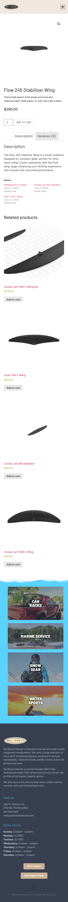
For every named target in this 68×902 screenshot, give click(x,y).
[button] (63, 7)
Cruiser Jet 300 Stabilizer (47, 184)
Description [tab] (24, 136)
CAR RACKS (36, 603)
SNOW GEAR (35, 667)
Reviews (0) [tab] (47, 136)
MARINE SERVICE (35, 636)
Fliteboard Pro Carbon (15, 184)
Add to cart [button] (13, 299)
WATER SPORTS (35, 700)
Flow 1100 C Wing (13, 196)
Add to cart (23, 122)
